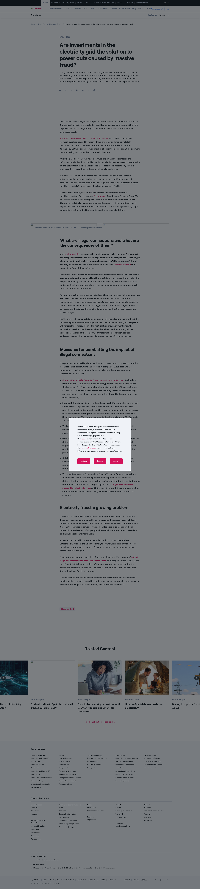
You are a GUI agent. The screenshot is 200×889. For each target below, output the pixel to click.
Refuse (100, 461)
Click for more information (90, 439)
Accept (116, 461)
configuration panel (88, 448)
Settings (84, 461)
